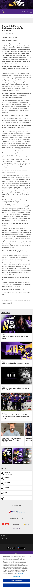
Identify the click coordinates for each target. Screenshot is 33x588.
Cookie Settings (16, 576)
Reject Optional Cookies (16, 580)
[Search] (28, 12)
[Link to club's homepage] (3, 11)
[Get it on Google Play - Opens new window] (21, 549)
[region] (16, 571)
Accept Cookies (16, 585)
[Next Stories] (29, 456)
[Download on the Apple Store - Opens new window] (11, 548)
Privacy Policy (19, 573)
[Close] (30, 556)
